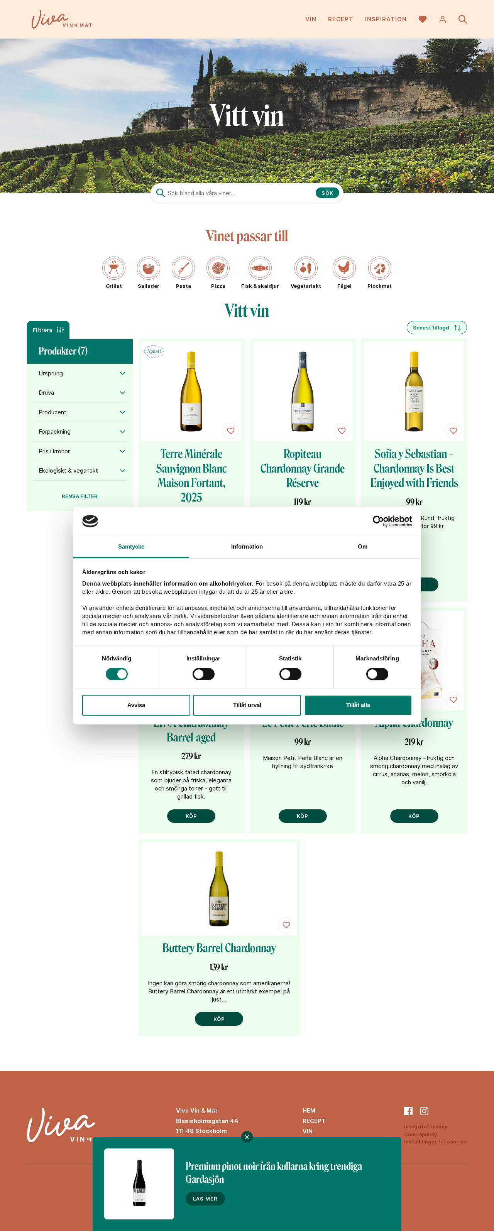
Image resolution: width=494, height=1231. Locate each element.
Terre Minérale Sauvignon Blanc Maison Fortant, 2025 (191, 476)
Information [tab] (247, 547)
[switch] (204, 674)
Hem (309, 1110)
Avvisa (136, 705)
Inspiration (386, 19)
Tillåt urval (247, 705)
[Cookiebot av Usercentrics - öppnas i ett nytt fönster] (378, 521)
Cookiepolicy (420, 1134)
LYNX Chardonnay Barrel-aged (191, 730)
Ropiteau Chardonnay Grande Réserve (303, 468)
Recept (341, 19)
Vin (310, 19)
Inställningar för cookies (435, 1141)
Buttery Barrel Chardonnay (219, 948)
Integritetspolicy (426, 1126)
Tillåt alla (358, 705)
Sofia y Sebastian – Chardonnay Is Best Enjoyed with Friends (414, 468)
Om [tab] (362, 547)
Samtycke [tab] (131, 547)
